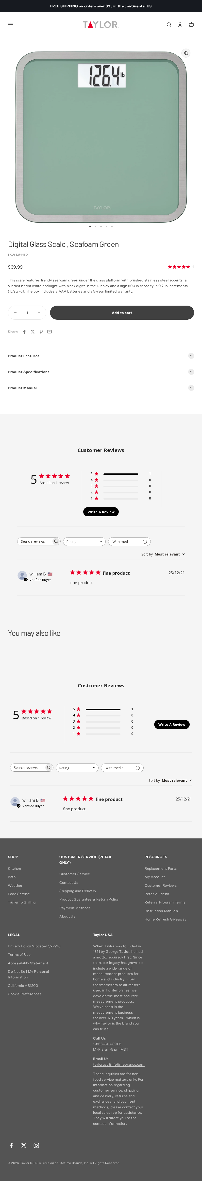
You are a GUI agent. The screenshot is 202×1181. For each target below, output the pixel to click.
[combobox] (84, 541)
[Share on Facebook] (24, 332)
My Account (155, 877)
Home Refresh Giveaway (165, 919)
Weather (15, 885)
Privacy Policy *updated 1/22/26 (34, 946)
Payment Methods (74, 908)
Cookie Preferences (24, 994)
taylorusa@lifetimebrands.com (119, 1064)
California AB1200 (23, 985)
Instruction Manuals (161, 911)
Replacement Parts (161, 868)
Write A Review (101, 511)
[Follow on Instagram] (36, 1145)
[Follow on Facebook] (11, 1145)
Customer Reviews (161, 885)
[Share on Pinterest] (41, 332)
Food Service (19, 894)
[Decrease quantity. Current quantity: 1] (15, 312)
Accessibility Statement (28, 963)
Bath (12, 877)
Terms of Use (19, 954)
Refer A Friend (157, 894)
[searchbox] (34, 541)
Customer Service (74, 874)
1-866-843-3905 (107, 1044)
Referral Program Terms (165, 902)
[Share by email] (49, 332)
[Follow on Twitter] (23, 1145)
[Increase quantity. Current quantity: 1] (39, 312)
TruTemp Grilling (22, 902)
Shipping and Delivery (77, 891)
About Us (67, 916)
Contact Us (68, 882)
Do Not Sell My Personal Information (28, 974)
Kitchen (14, 868)
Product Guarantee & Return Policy (89, 899)
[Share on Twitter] (33, 332)
